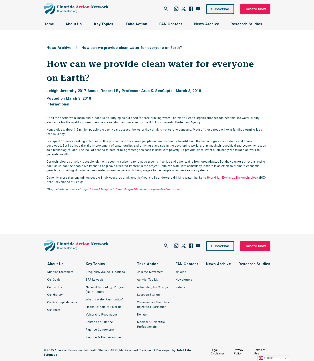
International (58, 104)
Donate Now (255, 9)
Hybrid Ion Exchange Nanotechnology (232, 177)
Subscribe (220, 9)
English (268, 357)
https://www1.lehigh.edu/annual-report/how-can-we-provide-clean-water (131, 189)
